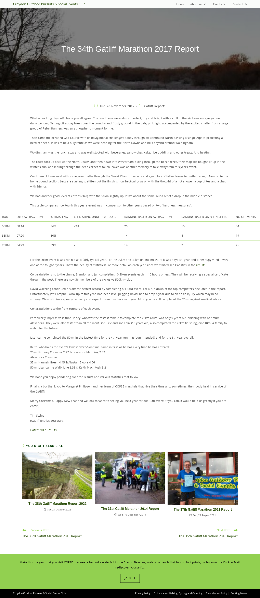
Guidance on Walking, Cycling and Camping (178, 593)
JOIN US (130, 578)
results (201, 265)
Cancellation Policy (216, 593)
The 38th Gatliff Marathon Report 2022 (57, 503)
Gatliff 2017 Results (43, 430)
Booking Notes (239, 593)
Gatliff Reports (155, 106)
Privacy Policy (142, 593)
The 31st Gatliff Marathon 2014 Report (130, 508)
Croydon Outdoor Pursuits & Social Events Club (49, 4)
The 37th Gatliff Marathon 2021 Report (203, 509)
